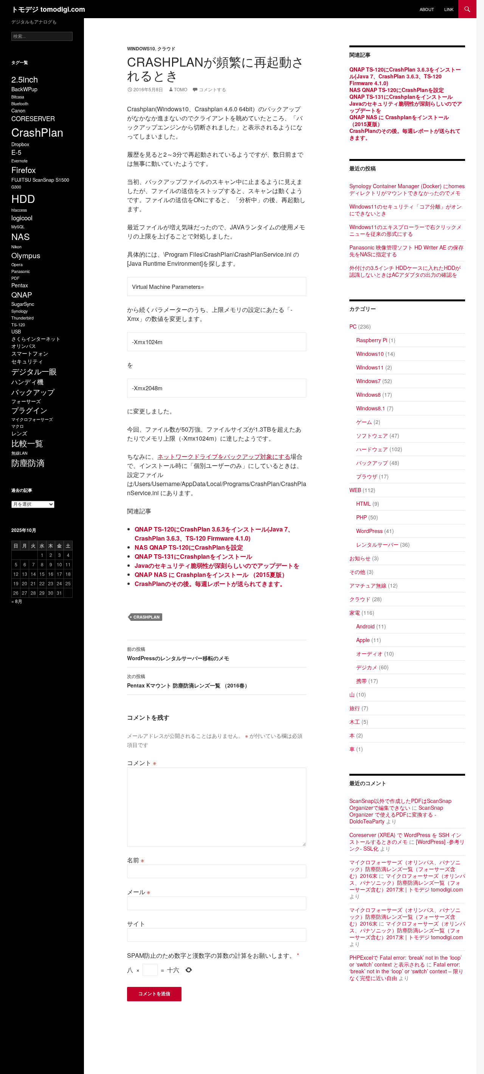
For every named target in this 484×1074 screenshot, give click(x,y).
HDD (23, 198)
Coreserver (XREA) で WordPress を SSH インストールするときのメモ (405, 838)
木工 (354, 721)
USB (16, 331)
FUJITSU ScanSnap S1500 (40, 179)
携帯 (361, 680)
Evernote (19, 161)
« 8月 (16, 601)
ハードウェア (372, 449)
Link (448, 9)
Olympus (25, 255)
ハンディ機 (27, 381)
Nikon (16, 246)
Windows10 (141, 48)
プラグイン (29, 410)
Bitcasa (17, 97)
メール (138, 891)
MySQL (18, 226)
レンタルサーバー (377, 544)
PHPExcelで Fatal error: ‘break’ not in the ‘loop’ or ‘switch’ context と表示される (405, 961)
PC (353, 326)
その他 (357, 571)
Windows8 (368, 394)
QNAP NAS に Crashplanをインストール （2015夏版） (211, 574)
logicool (22, 217)
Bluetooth (19, 103)
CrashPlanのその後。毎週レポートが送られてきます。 (210, 583)
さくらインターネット (35, 338)
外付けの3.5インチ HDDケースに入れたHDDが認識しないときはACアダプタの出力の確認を (405, 271)
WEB (355, 490)
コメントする (212, 89)
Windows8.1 (370, 408)
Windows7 (368, 381)
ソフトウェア (372, 435)
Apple (363, 640)
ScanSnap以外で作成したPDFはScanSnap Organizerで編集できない (400, 804)
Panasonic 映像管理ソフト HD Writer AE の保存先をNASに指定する (406, 250)
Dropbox (20, 144)
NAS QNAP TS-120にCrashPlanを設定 (189, 547)
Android (365, 626)
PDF (15, 278)
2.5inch (24, 79)
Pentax (19, 285)
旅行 (354, 708)
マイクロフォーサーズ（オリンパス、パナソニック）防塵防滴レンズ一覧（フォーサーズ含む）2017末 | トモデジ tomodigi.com (407, 882)
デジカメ (366, 667)
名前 (135, 860)
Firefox (23, 169)
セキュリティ (27, 361)
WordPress (369, 531)
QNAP (21, 294)
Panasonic (20, 271)
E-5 (16, 152)
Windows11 (370, 367)
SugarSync (22, 303)
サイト (136, 923)
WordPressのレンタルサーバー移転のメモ (178, 653)
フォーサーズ (26, 401)
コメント (141, 762)
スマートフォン (29, 353)
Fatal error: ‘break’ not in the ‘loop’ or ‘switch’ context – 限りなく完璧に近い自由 (406, 971)
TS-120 (18, 324)
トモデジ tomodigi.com (48, 9)
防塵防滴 (28, 462)
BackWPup (24, 89)
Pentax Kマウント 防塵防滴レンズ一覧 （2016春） (188, 681)
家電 (354, 612)
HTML (363, 503)
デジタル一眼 (34, 371)
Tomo (180, 89)
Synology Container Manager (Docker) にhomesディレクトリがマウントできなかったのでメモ (407, 189)
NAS (20, 236)
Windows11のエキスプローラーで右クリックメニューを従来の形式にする (405, 230)
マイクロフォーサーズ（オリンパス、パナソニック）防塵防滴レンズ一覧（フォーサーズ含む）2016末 (405, 868)
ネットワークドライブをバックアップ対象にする (223, 456)
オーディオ (369, 653)
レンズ (19, 433)
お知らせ (360, 558)
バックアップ (372, 462)
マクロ (17, 426)
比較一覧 (27, 443)
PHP (361, 517)
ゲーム (364, 422)
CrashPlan (146, 617)
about (427, 9)
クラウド (166, 48)
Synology (19, 311)
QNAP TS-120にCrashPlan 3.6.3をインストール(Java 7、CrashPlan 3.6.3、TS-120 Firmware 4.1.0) (214, 533)
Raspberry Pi (371, 340)
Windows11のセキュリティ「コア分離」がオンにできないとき (405, 210)
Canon (18, 110)
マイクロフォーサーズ (32, 419)
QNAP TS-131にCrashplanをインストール (193, 556)
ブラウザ (366, 476)
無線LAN (19, 453)
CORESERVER (33, 118)
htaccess (19, 210)
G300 (16, 187)
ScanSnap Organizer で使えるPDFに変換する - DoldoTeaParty (396, 814)
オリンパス (23, 345)
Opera (17, 264)
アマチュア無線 (367, 585)
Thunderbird (22, 318)
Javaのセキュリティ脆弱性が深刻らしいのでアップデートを (217, 565)
